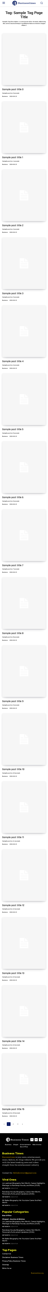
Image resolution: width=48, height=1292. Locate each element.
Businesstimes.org (37, 1273)
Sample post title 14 (13, 1041)
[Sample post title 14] (24, 1011)
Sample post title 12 (13, 905)
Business (5, 96)
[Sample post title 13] (24, 943)
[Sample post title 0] (24, 59)
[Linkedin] (36, 1139)
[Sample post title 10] (24, 739)
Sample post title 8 (12, 633)
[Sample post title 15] (24, 1079)
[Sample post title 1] (24, 127)
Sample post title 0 (12, 89)
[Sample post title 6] (24, 467)
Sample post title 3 (12, 293)
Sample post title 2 (12, 225)
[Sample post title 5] (24, 399)
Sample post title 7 (12, 565)
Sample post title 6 (12, 497)
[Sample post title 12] (24, 875)
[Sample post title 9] (24, 671)
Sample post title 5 (12, 429)
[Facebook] (31, 1139)
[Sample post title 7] (24, 535)
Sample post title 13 (13, 973)
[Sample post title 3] (24, 263)
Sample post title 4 (13, 361)
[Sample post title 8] (24, 603)
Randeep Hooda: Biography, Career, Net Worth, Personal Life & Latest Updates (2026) (21, 1193)
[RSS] (40, 1139)
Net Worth (6, 1188)
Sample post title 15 (13, 1109)
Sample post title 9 (12, 701)
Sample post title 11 (13, 837)
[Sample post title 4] (24, 331)
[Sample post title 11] (24, 807)
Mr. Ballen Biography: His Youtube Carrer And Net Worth (22, 1201)
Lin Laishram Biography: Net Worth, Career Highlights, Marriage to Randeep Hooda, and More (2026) (23, 1184)
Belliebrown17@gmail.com (25, 1173)
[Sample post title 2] (24, 195)
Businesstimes (8, 1157)
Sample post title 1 (12, 157)
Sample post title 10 (13, 769)
